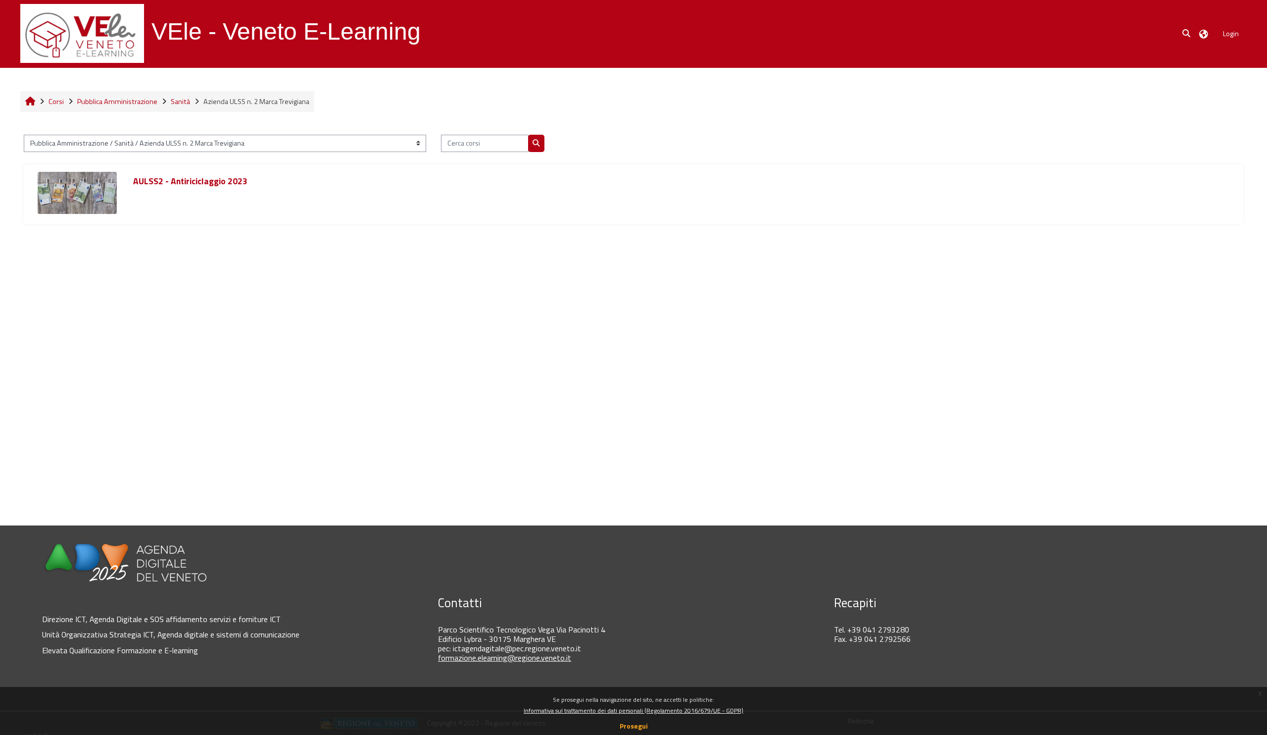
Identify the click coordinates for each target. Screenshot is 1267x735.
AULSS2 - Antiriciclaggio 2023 (190, 181)
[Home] (82, 33)
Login (1231, 33)
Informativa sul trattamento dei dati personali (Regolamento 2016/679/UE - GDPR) (633, 710)
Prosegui (634, 726)
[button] (1187, 34)
